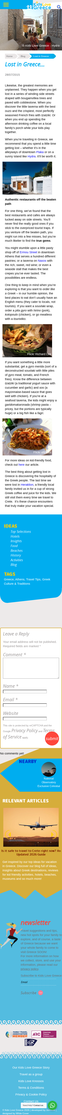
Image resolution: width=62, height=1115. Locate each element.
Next (55, 834)
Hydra (32, 156)
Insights (16, 541)
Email (10, 700)
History (16, 555)
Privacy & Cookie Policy (31, 1094)
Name (10, 686)
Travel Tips (33, 579)
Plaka (40, 152)
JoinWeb (50, 1110)
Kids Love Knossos (31, 1081)
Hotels (15, 536)
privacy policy (29, 969)
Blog (14, 564)
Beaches (17, 550)
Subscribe (28, 992)
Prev (6, 834)
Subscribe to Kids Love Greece (41, 975)
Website (10, 713)
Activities (17, 560)
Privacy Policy (24, 730)
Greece (9, 579)
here (21, 464)
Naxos (42, 260)
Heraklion (27, 484)
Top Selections (21, 531)
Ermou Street (28, 252)
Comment (14, 655)
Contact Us (31, 1101)
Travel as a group (31, 1074)
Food (14, 546)
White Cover (22, 1113)
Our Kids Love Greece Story (31, 1067)
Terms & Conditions (31, 1087)
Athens (19, 579)
